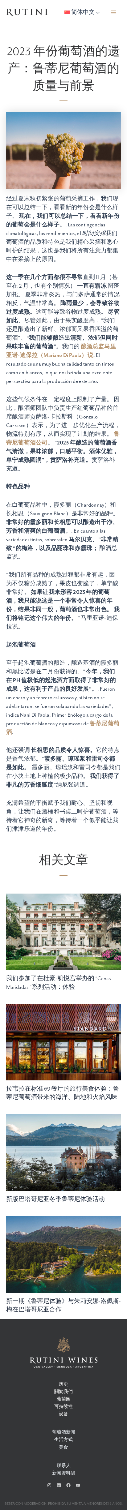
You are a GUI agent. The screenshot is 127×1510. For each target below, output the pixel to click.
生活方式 (63, 1440)
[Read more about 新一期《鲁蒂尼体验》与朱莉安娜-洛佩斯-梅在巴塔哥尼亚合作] (63, 1254)
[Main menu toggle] (113, 12)
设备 (63, 1414)
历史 (63, 1384)
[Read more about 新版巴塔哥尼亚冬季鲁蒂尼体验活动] (63, 1152)
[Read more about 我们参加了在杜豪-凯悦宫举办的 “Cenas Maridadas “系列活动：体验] (63, 931)
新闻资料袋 (63, 1473)
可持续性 (63, 1407)
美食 (63, 1447)
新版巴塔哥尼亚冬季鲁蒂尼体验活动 (55, 1199)
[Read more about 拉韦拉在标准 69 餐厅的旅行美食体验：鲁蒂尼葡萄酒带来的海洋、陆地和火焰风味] (63, 1042)
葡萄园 (64, 1399)
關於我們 (63, 1392)
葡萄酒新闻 (63, 1432)
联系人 (64, 1466)
